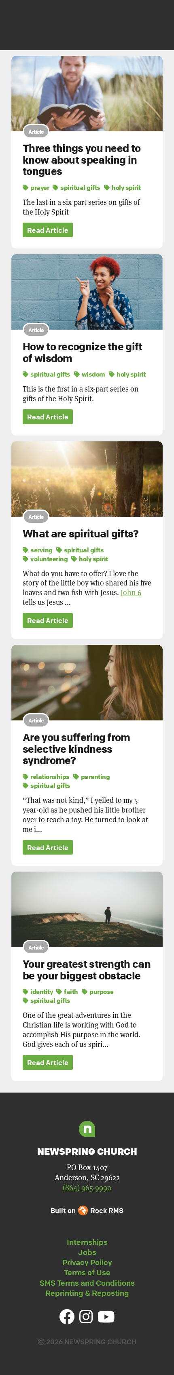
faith (70, 992)
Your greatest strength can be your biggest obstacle (87, 970)
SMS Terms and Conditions (87, 1282)
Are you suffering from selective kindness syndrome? (76, 749)
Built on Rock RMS (87, 1210)
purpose (101, 992)
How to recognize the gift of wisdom (82, 352)
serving (41, 550)
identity (41, 992)
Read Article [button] (47, 230)
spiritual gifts (79, 187)
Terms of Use (87, 1272)
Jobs (87, 1252)
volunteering (48, 559)
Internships (87, 1242)
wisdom (92, 374)
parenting (94, 777)
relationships (49, 777)
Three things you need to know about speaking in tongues (81, 160)
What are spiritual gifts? (81, 533)
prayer (39, 187)
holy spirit (125, 187)
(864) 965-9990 (87, 1188)
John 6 (131, 592)
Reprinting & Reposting (87, 1293)
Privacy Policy (87, 1262)
